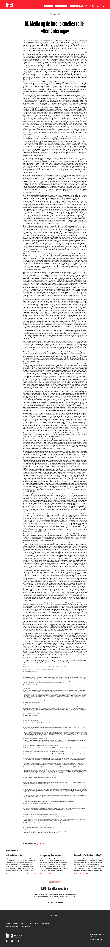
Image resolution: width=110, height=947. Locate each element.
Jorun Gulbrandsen (13, 874)
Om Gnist (15, 923)
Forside (8, 923)
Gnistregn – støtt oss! (12, 926)
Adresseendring (34, 923)
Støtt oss (48, 6)
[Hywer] (9, 5)
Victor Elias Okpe (47, 874)
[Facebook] (7, 942)
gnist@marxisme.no (96, 939)
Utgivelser (24, 923)
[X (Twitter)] (12, 942)
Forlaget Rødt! (76, 6)
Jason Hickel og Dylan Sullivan (85, 874)
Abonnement (61, 6)
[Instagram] (17, 942)
